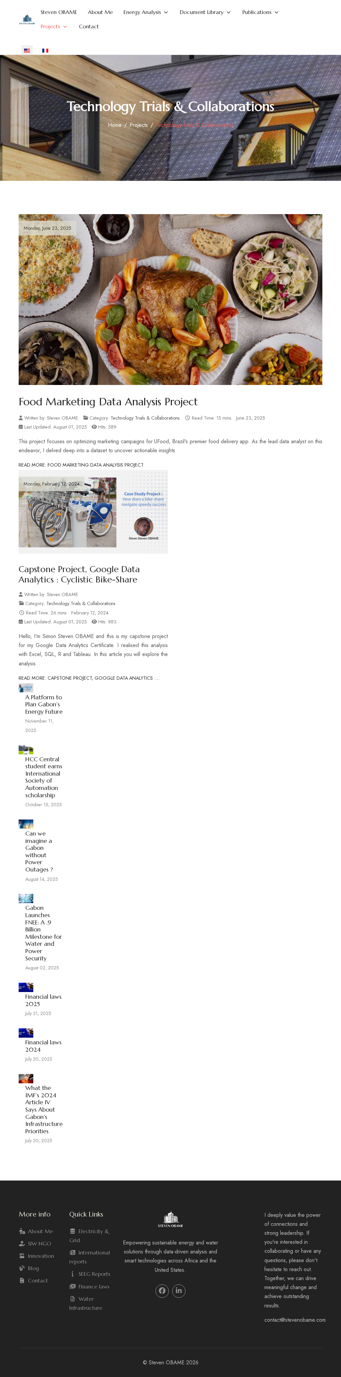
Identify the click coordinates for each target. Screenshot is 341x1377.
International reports (89, 1257)
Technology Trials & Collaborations (145, 418)
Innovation (41, 1255)
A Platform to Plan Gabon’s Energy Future (44, 704)
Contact (38, 1280)
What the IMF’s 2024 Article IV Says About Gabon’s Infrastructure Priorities (44, 1109)
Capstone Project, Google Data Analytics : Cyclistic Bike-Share (79, 574)
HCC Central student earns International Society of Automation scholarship (43, 777)
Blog (33, 1268)
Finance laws (94, 1286)
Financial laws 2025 (43, 1000)
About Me (40, 1231)
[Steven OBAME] (27, 19)
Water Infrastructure (85, 1303)
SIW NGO (39, 1243)
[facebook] (162, 1290)
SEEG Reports (94, 1273)
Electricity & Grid (89, 1235)
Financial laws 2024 (43, 1045)
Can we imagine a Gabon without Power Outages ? (39, 851)
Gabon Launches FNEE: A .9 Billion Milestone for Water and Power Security (43, 933)
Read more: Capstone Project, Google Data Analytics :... (89, 678)
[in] (178, 1290)
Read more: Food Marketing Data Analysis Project (81, 465)
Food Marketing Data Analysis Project (108, 401)
